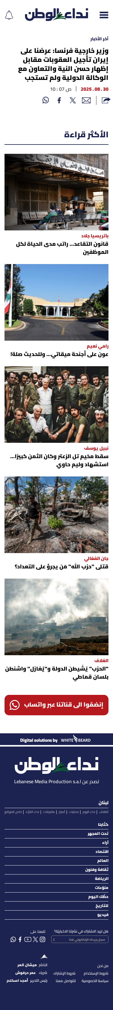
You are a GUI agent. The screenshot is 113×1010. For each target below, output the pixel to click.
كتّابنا (103, 825)
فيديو (102, 915)
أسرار (62, 812)
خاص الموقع (13, 812)
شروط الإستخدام (96, 973)
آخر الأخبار (99, 39)
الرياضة (101, 879)
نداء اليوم (89, 812)
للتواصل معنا (66, 981)
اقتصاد (102, 852)
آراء (105, 843)
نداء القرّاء (32, 812)
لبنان (103, 803)
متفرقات (49, 812)
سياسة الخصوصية (95, 981)
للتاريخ (102, 906)
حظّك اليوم (98, 897)
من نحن (102, 966)
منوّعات (101, 888)
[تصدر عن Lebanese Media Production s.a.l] (56, 764)
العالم (102, 861)
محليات (74, 812)
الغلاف (103, 812)
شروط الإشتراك (64, 973)
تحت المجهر (98, 834)
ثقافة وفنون (96, 870)
